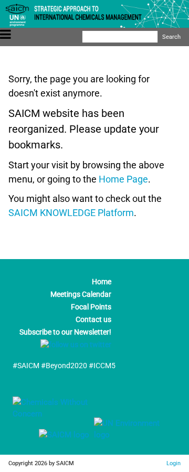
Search (171, 36)
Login (173, 463)
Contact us (93, 319)
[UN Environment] (132, 434)
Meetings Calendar (80, 294)
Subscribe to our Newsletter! (65, 332)
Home (101, 281)
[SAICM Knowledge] (65, 414)
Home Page (123, 179)
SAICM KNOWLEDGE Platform (71, 212)
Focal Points (91, 307)
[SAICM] (51, 434)
